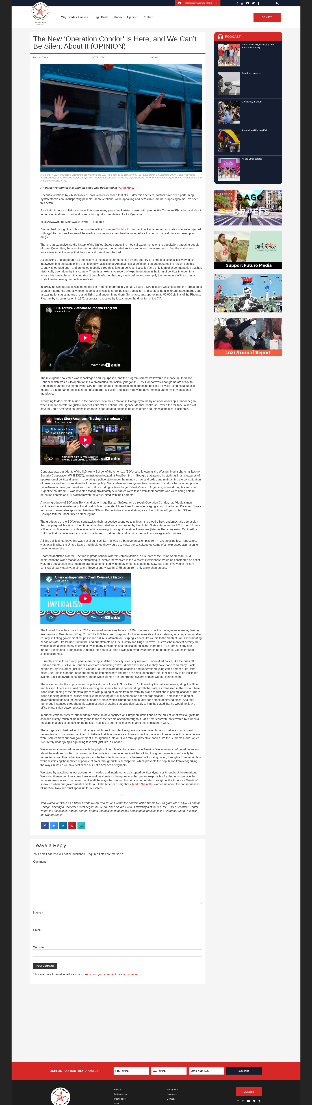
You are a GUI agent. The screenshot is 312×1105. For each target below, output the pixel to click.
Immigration (172, 1089)
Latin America (120, 1094)
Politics (117, 1089)
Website (38, 947)
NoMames (172, 1094)
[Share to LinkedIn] (63, 828)
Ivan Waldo (42, 57)
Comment (40, 861)
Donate (267, 17)
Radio (118, 17)
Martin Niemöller (142, 784)
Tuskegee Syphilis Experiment (122, 229)
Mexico (117, 1103)
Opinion (132, 17)
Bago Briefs (101, 17)
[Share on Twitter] (54, 828)
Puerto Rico (120, 1099)
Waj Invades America (74, 17)
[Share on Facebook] (45, 828)
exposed (111, 195)
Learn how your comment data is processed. (112, 974)
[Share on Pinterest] (72, 828)
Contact (148, 17)
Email (37, 930)
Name (38, 912)
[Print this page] (81, 828)
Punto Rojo (125, 187)
